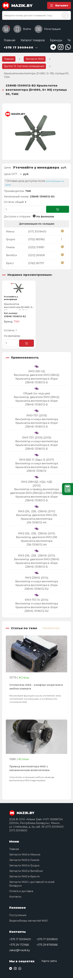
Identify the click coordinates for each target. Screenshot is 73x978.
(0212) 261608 (36, 255)
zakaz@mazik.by (19, 950)
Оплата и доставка (21, 891)
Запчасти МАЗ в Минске (24, 854)
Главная (9, 40)
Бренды (56, 40)
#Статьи (24, 677)
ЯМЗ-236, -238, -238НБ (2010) (36, 511)
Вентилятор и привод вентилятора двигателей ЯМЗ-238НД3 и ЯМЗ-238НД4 (36, 491)
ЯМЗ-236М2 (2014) (36, 577)
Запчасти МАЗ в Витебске (26, 871)
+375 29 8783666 (47, 944)
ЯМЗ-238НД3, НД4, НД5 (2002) (36, 483)
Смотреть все (51, 628)
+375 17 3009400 (20, 939)
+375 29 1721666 (19, 944)
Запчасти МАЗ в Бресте (24, 876)
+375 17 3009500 (47, 939)
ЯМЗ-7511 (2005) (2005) (36, 437)
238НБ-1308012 (36, 470)
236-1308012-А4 (36, 522)
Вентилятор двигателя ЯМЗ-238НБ (36, 559)
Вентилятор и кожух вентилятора (36, 419)
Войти (27, 29)
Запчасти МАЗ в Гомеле (24, 860)
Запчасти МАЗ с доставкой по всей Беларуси (31, 883)
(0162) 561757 (36, 263)
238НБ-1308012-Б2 (36, 588)
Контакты (15, 896)
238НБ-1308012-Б (36, 382)
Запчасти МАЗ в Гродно (24, 865)
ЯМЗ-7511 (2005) (36, 415)
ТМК (28, 191)
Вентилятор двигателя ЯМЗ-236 (36, 515)
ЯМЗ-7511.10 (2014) (36, 599)
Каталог (61, 5)
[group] (36, 131)
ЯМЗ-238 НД (36, 371)
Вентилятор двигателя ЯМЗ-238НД (36, 375)
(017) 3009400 (37, 231)
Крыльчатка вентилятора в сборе (36, 378)
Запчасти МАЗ (35, 58)
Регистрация (52, 29)
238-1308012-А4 (37, 544)
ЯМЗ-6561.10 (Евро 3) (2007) (36, 459)
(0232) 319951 (36, 247)
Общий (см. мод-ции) (36, 393)
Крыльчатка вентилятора (36, 518)
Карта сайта (49, 961)
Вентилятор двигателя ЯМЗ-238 (36, 537)
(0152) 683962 (36, 239)
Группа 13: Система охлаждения (24, 66)
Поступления (17, 915)
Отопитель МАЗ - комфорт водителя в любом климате (36, 686)
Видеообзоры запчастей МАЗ (28, 920)
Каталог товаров (33, 40)
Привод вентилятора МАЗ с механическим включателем (29, 768)
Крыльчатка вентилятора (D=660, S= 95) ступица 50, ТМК (18, 306)
